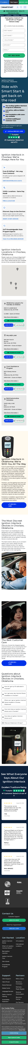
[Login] (17, 7)
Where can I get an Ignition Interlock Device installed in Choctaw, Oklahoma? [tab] (15, 702)
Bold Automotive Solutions (12, 399)
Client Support (14, 2)
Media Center (6, 988)
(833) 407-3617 (9, 420)
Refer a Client (20, 979)
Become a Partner (19, 998)
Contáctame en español (15, 26)
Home (2, 15)
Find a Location (9, 200)
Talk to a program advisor (13, 239)
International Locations (19, 945)
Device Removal (6, 985)
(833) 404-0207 (9, 389)
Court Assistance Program (12, 367)
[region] (14, 1024)
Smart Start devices (10, 218)
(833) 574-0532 (9, 325)
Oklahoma (16, 15)
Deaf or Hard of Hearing (7, 995)
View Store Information (11, 317)
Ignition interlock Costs (12, 180)
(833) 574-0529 (14, 920)
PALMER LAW (11, 335)
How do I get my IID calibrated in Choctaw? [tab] (14, 687)
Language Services (7, 991)
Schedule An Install (14, 320)
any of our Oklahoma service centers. (13, 499)
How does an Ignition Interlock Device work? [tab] (13, 717)
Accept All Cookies (14, 1042)
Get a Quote (5, 961)
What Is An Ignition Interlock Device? (7, 947)
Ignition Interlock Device (7, 942)
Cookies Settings (14, 1033)
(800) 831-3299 (23, 2)
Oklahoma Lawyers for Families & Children (14, 304)
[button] (15, 284)
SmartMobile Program (6, 965)
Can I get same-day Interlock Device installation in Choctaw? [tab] (15, 694)
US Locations (20, 941)
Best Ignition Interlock (6, 952)
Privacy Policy (22, 1029)
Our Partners (20, 1002)
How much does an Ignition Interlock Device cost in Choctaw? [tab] (15, 710)
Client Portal (5, 982)
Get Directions (20, 325)
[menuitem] (17, 7)
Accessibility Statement (5, 1000)
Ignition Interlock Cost (7, 957)
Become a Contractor (19, 983)
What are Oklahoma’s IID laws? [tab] (13, 723)
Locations (4, 2)
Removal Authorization (20, 993)
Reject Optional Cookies (14, 1037)
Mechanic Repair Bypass (20, 988)
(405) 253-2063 (9, 357)
